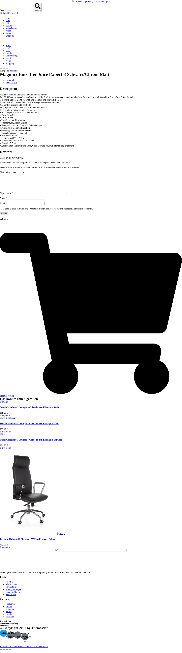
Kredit (8, 31)
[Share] (4, 649)
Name (3, 198)
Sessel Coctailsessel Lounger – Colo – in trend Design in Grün (29, 423)
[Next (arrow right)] (4, 652)
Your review (6, 193)
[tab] (94, 80)
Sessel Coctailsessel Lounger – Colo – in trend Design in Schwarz (31, 440)
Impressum (4, 625)
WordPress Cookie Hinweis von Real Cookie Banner (24, 646)
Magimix (14, 70)
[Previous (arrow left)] (1, 652)
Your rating (6, 172)
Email (3, 203)
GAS (8, 20)
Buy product (5, 415)
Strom (8, 18)
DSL (8, 23)
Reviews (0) (11, 82)
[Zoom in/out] (10, 649)
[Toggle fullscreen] (7, 649)
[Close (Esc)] (1, 649)
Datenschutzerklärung (9, 623)
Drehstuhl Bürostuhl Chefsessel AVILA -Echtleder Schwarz (28, 539)
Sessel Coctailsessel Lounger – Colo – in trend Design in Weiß (29, 407)
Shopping (10, 36)
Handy (9, 25)
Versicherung (11, 28)
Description (11, 80)
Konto (8, 33)
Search (3, 10)
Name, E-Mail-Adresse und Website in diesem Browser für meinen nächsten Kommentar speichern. (48, 209)
